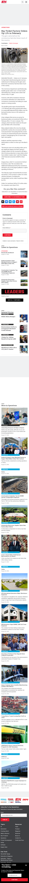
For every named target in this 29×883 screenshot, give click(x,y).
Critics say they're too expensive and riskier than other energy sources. (13, 559)
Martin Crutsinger (13, 43)
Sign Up (5, 819)
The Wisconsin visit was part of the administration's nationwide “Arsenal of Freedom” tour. (14, 658)
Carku (3, 569)
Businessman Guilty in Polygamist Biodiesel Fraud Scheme (9, 328)
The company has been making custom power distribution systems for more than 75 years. (13, 628)
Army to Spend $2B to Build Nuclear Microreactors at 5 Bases (11, 555)
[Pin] (17, 201)
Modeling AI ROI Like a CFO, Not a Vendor (9, 348)
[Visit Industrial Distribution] (4, 802)
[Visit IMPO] (25, 799)
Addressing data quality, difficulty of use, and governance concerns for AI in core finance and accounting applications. (13, 431)
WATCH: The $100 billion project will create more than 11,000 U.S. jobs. (13, 784)
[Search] (22, 2)
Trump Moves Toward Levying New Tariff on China (13, 716)
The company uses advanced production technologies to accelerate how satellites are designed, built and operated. (12, 690)
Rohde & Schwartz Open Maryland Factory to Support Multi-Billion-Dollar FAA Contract (9, 262)
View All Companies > (14, 300)
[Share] (6, 201)
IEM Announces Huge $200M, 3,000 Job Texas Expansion (13, 625)
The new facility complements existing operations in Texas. (14, 461)
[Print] (2, 201)
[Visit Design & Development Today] (4, 799)
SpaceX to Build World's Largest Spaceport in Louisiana (13, 781)
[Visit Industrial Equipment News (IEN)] (18, 799)
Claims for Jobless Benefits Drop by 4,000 (8, 338)
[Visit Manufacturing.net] (11, 802)
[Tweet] (13, 201)
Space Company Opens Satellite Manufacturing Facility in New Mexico (14, 685)
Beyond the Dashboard (7, 252)
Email (2, 812)
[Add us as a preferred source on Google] (21, 201)
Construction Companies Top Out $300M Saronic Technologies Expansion (9, 271)
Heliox (3, 472)
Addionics (4, 756)
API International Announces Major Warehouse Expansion (14, 594)
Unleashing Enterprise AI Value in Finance (12, 427)
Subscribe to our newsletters (14, 197)
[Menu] (26, 2)
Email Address (7, 227)
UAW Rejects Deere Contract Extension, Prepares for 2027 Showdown (12, 746)
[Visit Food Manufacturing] (11, 799)
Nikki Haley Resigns (8, 316)
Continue (14, 879)
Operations (5, 27)
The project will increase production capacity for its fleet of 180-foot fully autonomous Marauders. (14, 500)
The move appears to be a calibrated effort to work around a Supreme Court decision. (14, 720)
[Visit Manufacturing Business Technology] (18, 802)
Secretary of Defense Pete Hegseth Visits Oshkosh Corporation (13, 654)
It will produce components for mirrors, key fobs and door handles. (13, 529)
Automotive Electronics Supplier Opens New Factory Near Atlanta (9, 281)
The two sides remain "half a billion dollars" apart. (13, 749)
